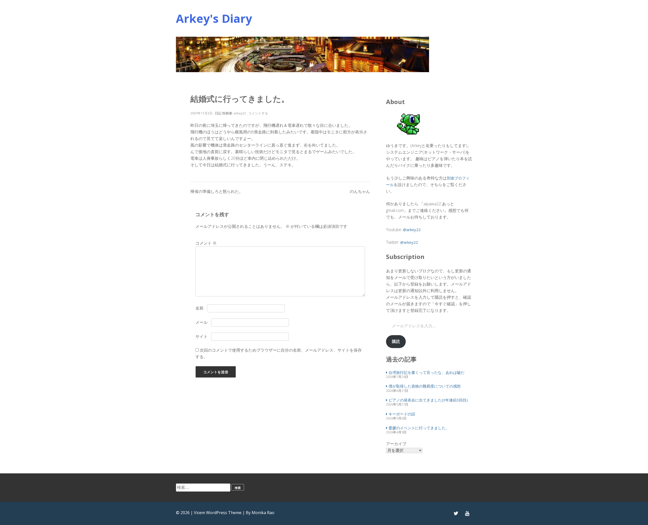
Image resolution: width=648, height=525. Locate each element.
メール (201, 322)
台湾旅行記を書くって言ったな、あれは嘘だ (426, 372)
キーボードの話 (402, 413)
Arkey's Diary (214, 18)
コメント (206, 243)
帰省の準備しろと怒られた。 (216, 191)
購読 (396, 341)
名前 (199, 308)
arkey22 (240, 113)
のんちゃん (360, 191)
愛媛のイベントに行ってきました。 (419, 427)
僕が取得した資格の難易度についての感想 (425, 386)
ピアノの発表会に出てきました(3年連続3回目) (428, 399)
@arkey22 (412, 229)
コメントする (258, 113)
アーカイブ (396, 444)
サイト (201, 336)
